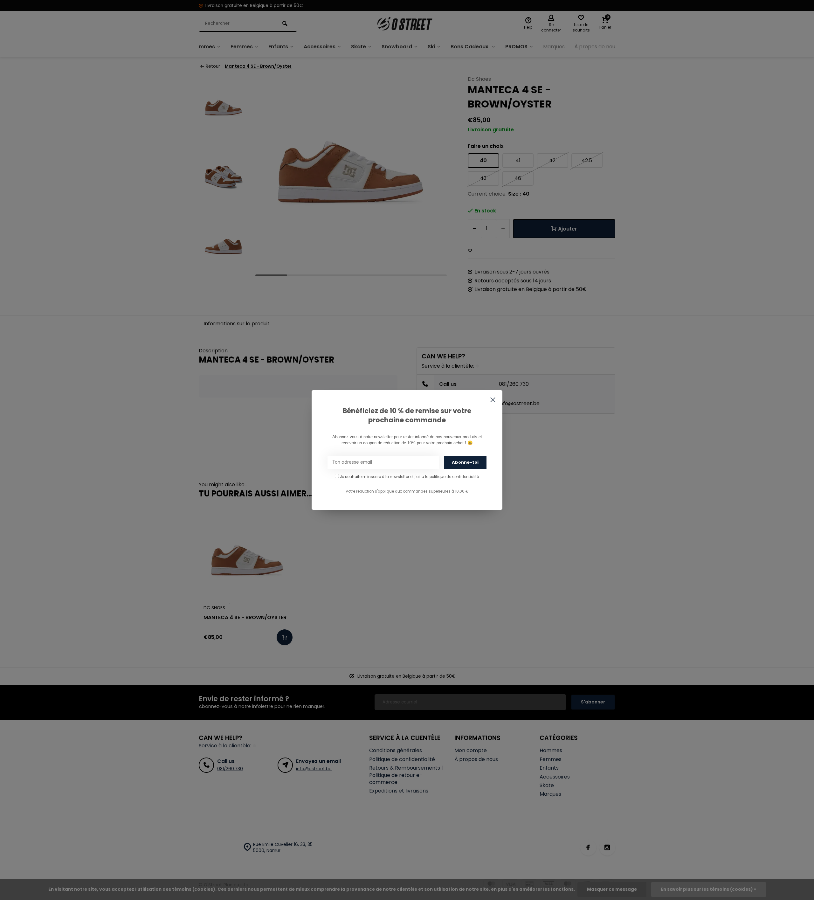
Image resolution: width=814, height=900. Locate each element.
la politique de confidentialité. (452, 476)
